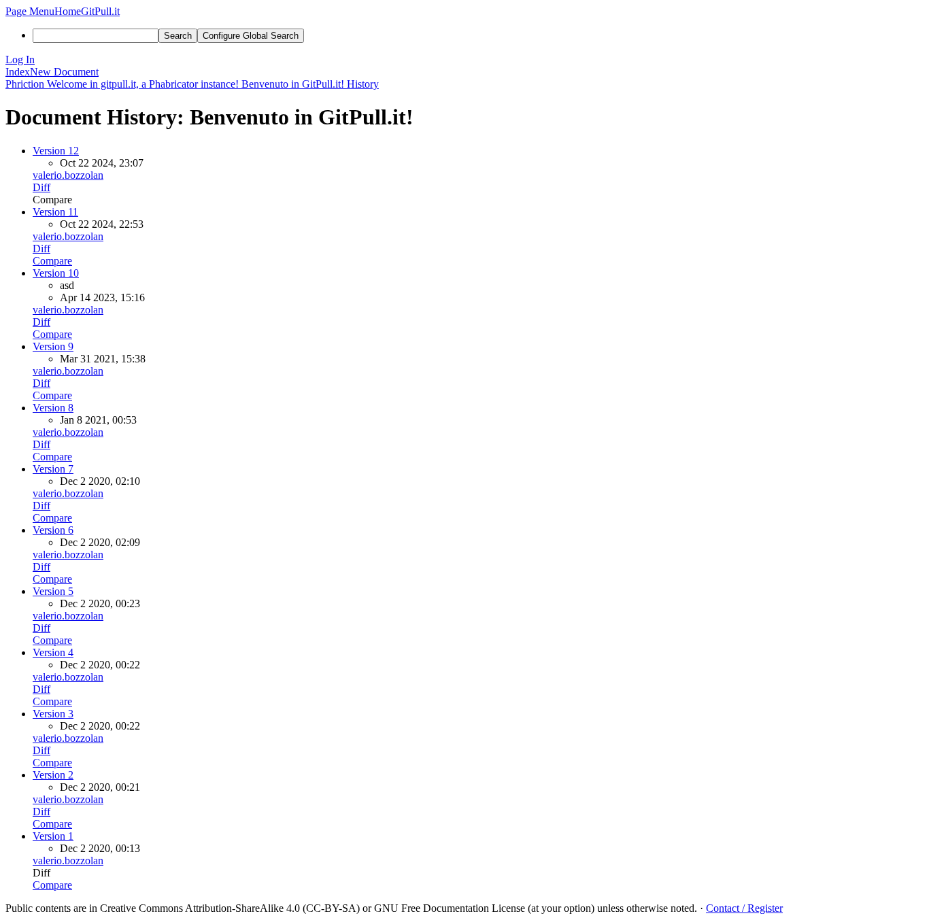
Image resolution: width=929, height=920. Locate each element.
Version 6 (53, 530)
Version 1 (53, 836)
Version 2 (53, 775)
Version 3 (53, 713)
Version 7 (53, 469)
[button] (29, 11)
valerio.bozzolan (68, 175)
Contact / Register (744, 908)
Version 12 (56, 150)
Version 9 (53, 346)
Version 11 (55, 212)
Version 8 (53, 407)
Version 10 (56, 273)
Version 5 (53, 591)
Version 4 (53, 652)
